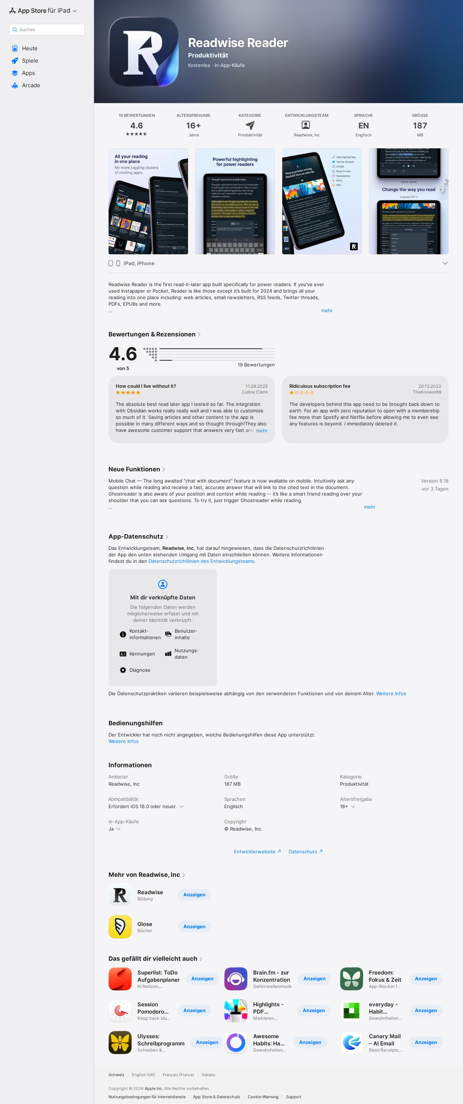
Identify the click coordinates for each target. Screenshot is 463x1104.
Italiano (209, 1075)
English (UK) (143, 1075)
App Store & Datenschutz (216, 1097)
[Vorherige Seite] (101, 201)
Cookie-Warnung (263, 1097)
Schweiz (116, 1075)
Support (293, 1097)
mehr (327, 310)
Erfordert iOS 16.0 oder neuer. (143, 806)
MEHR (262, 430)
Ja (111, 829)
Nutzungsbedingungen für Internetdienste (147, 1097)
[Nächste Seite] (456, 201)
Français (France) (178, 1075)
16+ (344, 806)
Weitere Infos (391, 693)
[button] (46, 48)
